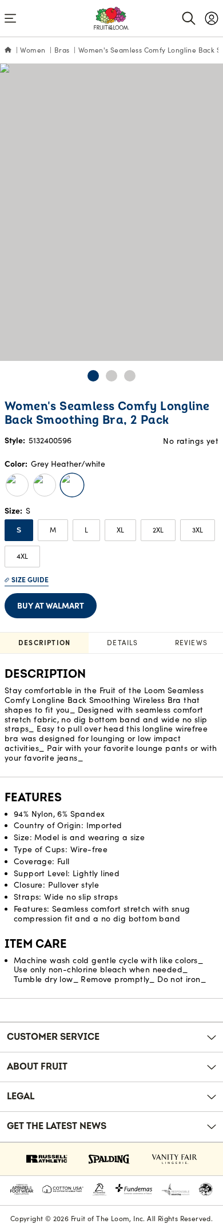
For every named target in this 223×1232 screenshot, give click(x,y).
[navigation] (211, 18)
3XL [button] (197, 530)
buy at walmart (50, 606)
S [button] (19, 530)
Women (32, 50)
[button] (93, 375)
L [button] (86, 530)
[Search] (189, 18)
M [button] (53, 530)
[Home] (8, 50)
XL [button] (120, 530)
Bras (62, 50)
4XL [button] (22, 556)
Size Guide (30, 579)
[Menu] (10, 18)
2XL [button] (158, 530)
